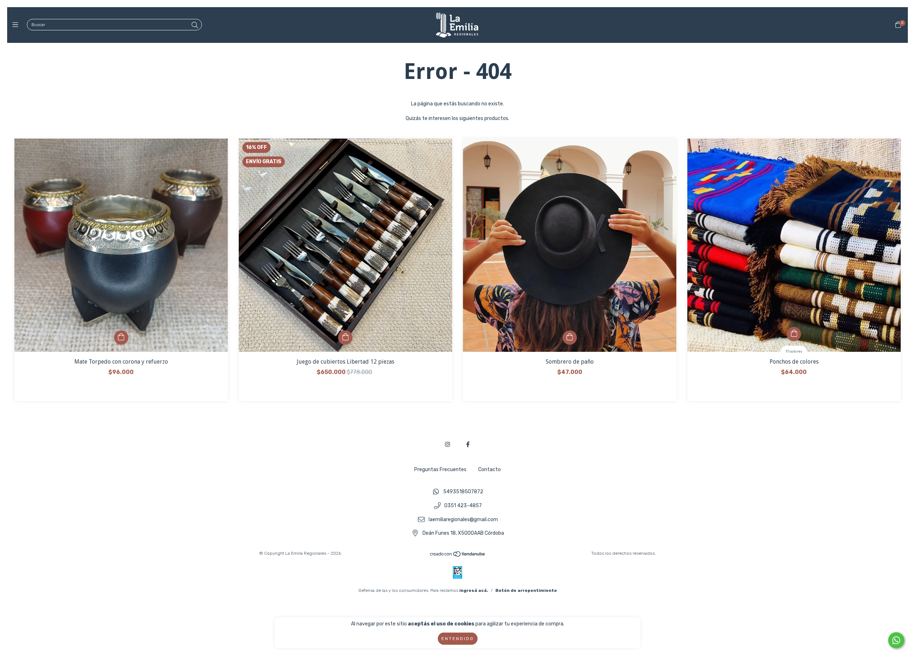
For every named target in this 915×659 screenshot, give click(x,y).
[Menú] (17, 25)
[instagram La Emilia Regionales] (447, 444)
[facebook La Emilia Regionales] (468, 444)
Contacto (489, 469)
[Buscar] (194, 25)
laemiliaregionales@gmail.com (463, 519)
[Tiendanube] (457, 555)
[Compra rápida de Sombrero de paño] (570, 337)
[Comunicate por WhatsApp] (896, 640)
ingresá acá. (473, 590)
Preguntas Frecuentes (440, 469)
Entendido (457, 638)
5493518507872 (463, 492)
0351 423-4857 (463, 506)
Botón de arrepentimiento (526, 590)
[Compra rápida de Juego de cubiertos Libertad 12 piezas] (345, 337)
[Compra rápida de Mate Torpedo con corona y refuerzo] (121, 337)
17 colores (794, 351)
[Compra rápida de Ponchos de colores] (794, 334)
